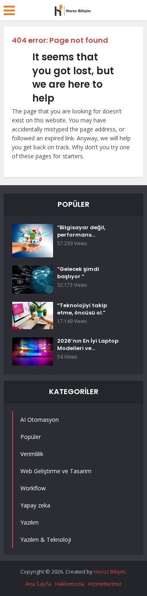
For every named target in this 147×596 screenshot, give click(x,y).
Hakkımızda (69, 583)
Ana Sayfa (38, 583)
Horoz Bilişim (109, 571)
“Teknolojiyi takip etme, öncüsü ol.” (82, 309)
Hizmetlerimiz (105, 583)
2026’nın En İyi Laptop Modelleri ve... (87, 344)
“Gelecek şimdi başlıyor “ (78, 273)
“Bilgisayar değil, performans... (81, 231)
